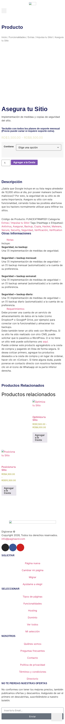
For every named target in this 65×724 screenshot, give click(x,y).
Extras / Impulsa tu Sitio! (40, 37)
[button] (4, 10)
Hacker (46, 226)
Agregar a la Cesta (24, 162)
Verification (55, 230)
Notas (10, 239)
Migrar (32, 577)
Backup (28, 226)
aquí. (45, 341)
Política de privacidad (32, 664)
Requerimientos (15, 308)
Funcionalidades (17, 37)
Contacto (32, 657)
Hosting (32, 610)
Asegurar (18, 226)
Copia (37, 226)
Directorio (32, 678)
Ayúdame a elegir (32, 584)
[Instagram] (5, 547)
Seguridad (27, 230)
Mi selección (32, 631)
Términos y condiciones (32, 671)
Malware (56, 226)
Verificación (41, 230)
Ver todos (32, 624)
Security (15, 230)
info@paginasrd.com (13, 538)
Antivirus (6, 226)
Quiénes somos (32, 643)
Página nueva (32, 563)
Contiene (9, 146)
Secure (5, 230)
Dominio (32, 617)
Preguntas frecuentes (32, 650)
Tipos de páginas (32, 596)
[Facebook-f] (13, 547)
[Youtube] (20, 547)
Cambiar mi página (32, 570)
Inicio (4, 37)
